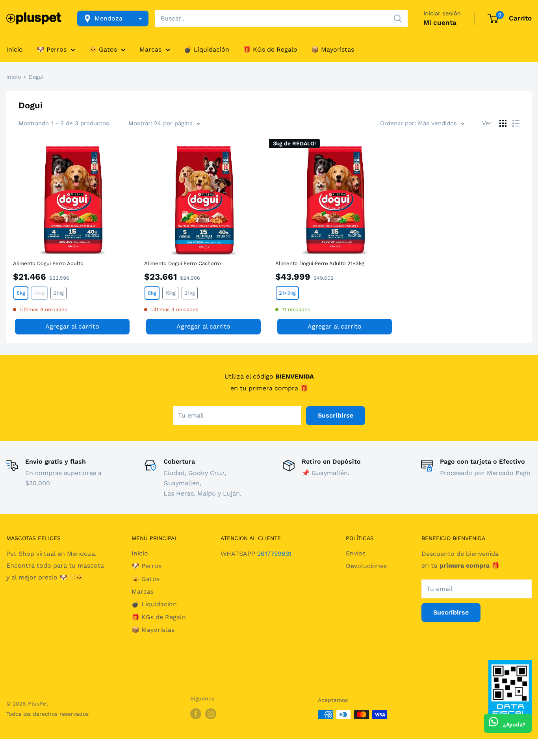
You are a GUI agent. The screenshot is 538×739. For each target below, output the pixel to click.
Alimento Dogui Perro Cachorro (182, 263)
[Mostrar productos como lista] (515, 123)
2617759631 (274, 553)
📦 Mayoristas (332, 49)
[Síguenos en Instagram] (210, 713)
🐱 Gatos (103, 49)
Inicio (14, 49)
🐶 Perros (52, 49)
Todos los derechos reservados (47, 714)
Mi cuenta (439, 22)
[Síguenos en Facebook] (195, 713)
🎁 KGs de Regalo (270, 49)
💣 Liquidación (206, 49)
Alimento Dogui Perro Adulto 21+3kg (319, 263)
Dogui (36, 77)
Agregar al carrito (72, 326)
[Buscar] (398, 18)
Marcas (150, 49)
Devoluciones (366, 566)
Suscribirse (335, 415)
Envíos (355, 553)
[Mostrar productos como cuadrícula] (502, 123)
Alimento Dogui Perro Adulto (48, 263)
